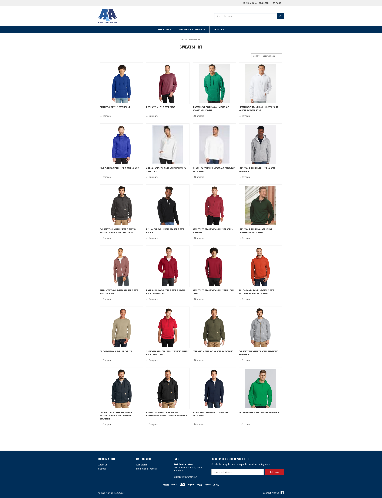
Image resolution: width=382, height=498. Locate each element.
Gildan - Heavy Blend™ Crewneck (116, 351)
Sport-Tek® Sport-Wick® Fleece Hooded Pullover (213, 231)
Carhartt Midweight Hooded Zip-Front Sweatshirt (258, 353)
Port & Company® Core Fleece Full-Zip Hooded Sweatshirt (165, 292)
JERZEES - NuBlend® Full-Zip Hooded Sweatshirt (257, 170)
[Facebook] (282, 492)
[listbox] (271, 56)
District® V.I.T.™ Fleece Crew (160, 107)
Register (264, 3)
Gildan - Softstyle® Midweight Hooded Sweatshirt (166, 170)
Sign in (250, 3)
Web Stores (164, 29)
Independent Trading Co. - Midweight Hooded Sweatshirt (211, 109)
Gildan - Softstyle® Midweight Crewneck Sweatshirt (214, 170)
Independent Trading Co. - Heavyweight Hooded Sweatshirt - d (258, 109)
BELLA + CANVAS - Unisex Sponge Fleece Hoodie (165, 231)
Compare (107, 115)
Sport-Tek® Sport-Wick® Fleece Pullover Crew (214, 292)
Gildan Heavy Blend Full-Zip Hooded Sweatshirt (210, 414)
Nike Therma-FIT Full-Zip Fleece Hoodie (119, 168)
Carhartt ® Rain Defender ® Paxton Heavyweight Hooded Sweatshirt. (118, 231)
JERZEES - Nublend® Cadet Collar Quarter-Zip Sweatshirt (255, 231)
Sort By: (256, 55)
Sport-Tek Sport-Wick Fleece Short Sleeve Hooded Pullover (167, 353)
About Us (219, 29)
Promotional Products (192, 29)
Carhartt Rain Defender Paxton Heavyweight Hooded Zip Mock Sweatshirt (167, 414)
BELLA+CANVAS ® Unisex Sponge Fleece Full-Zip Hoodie (119, 292)
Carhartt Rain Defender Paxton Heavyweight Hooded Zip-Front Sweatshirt (116, 415)
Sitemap (102, 468)
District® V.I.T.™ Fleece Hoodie (115, 107)
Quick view (121, 83)
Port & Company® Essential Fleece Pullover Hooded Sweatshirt (256, 292)
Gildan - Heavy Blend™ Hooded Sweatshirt (260, 412)
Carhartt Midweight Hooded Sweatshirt (213, 351)
